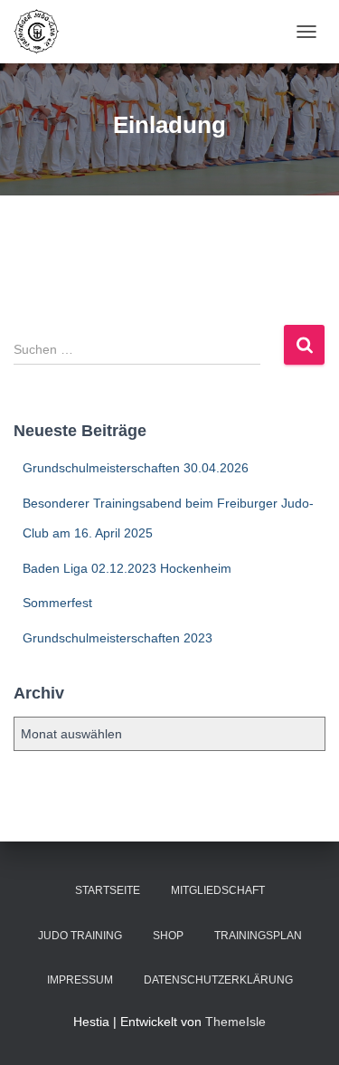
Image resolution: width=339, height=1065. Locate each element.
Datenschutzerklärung (218, 980)
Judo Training (80, 935)
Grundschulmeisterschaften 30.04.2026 (136, 468)
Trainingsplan (258, 935)
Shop (168, 935)
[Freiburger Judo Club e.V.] (43, 31)
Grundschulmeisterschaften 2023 (117, 638)
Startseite (107, 890)
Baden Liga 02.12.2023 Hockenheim (127, 568)
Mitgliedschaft (218, 890)
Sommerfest (57, 602)
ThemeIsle (235, 1021)
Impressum (80, 980)
